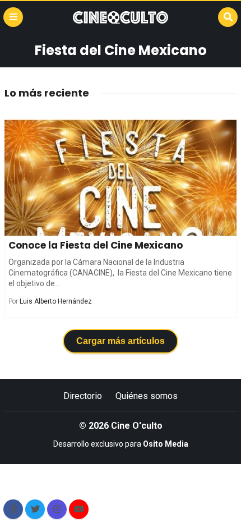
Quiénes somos (146, 396)
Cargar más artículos (120, 341)
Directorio (82, 396)
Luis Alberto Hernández (56, 301)
